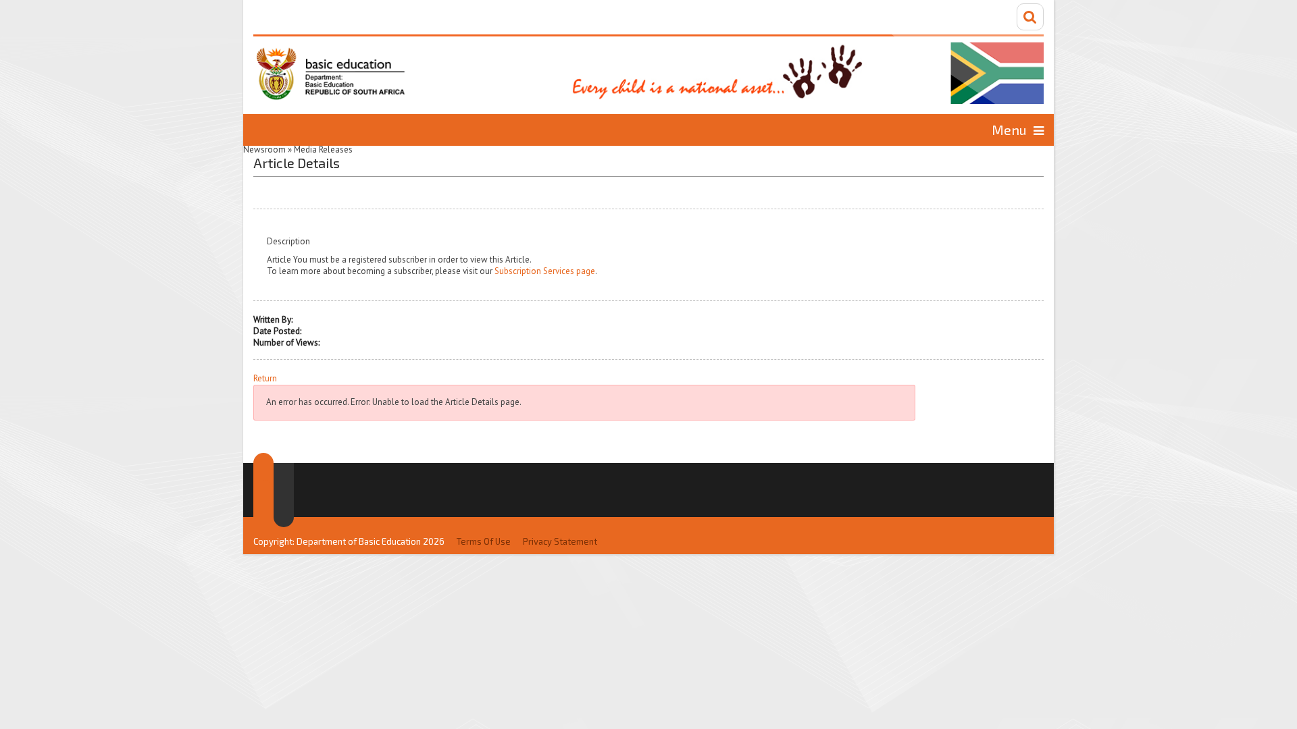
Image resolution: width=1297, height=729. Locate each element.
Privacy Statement (560, 541)
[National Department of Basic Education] (648, 69)
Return (265, 378)
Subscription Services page (544, 271)
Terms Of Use (484, 541)
